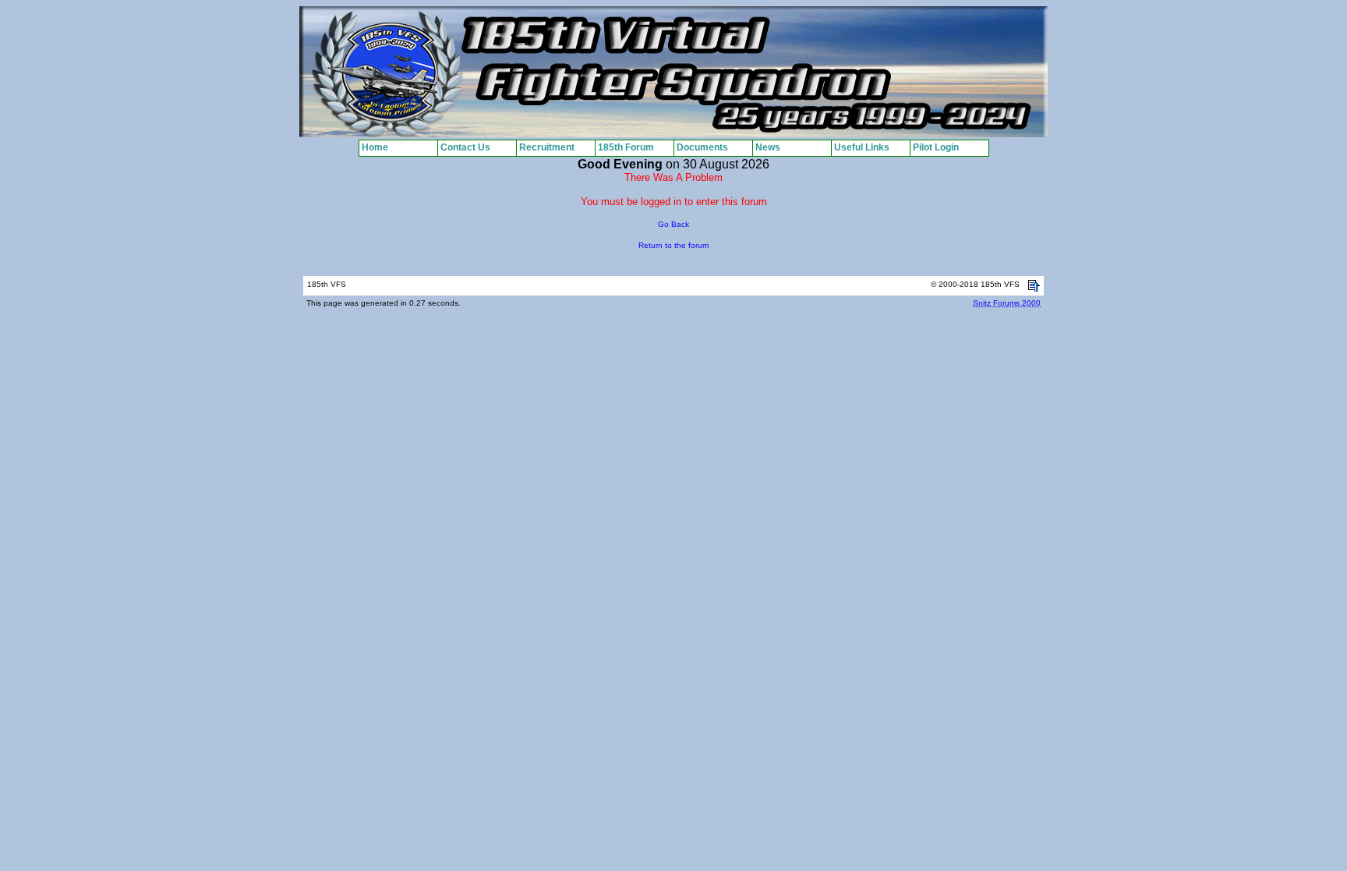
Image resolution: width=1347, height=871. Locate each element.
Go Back (673, 224)
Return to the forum (673, 245)
